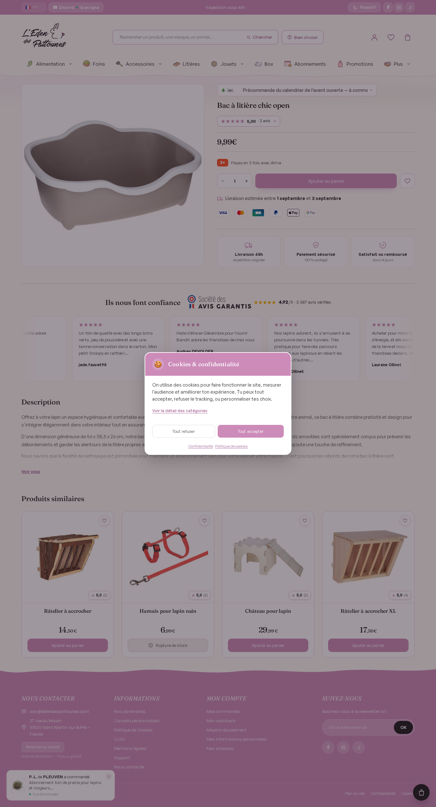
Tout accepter (251, 431)
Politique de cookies (231, 446)
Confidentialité (200, 446)
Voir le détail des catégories (179, 410)
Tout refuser (183, 431)
